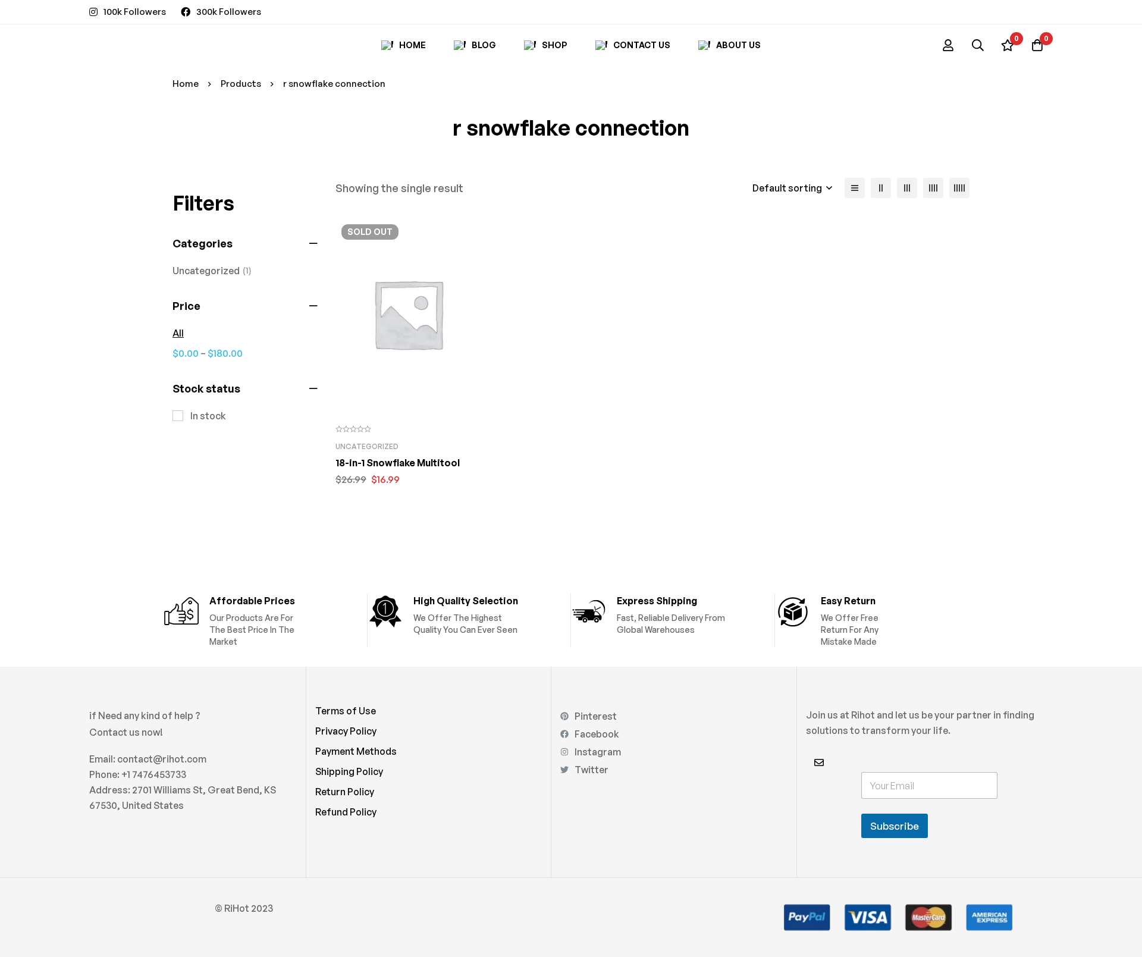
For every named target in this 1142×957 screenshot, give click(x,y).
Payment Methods (356, 751)
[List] (855, 188)
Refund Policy (346, 812)
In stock (208, 416)
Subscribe (894, 826)
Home (185, 83)
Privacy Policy (346, 731)
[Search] (978, 45)
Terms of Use (345, 711)
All (178, 333)
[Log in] (948, 45)
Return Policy (344, 792)
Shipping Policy (349, 771)
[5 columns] (959, 188)
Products (241, 83)
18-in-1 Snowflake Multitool (397, 463)
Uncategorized (212, 271)
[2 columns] (881, 188)
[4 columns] (933, 188)
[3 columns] (907, 188)
